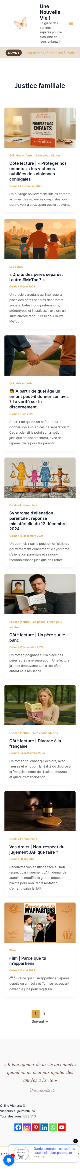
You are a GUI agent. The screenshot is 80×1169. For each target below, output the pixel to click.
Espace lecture (19, 622)
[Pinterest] (36, 1127)
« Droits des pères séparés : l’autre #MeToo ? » (36, 277)
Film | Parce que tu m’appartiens (27, 961)
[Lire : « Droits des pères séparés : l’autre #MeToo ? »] (40, 239)
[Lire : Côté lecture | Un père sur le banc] (40, 594)
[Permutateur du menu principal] (71, 23)
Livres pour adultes (47, 155)
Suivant (40, 1021)
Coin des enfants (21, 155)
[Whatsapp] (53, 1127)
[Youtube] (62, 1127)
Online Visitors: (11, 1105)
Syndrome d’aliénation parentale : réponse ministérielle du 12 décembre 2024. (38, 520)
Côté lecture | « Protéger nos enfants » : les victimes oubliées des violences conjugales (38, 171)
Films (12, 950)
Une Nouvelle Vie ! (50, 12)
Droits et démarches (23, 505)
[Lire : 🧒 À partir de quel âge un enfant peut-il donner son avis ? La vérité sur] (40, 355)
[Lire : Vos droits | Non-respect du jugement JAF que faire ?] (40, 811)
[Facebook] (18, 1127)
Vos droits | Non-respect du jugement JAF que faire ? (36, 849)
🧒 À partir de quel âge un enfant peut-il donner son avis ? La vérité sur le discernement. (39, 399)
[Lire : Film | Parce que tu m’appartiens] (40, 922)
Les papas (16, 266)
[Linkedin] (44, 1127)
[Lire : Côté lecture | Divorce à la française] (40, 705)
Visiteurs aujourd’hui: (15, 1111)
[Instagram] (27, 1127)
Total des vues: (11, 1116)
